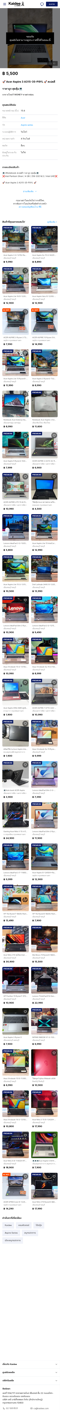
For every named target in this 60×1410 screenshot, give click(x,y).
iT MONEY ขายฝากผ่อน (23, 94)
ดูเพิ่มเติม (51, 222)
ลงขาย (52, 4)
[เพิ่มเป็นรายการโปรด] (25, 229)
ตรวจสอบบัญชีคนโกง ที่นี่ (30, 207)
